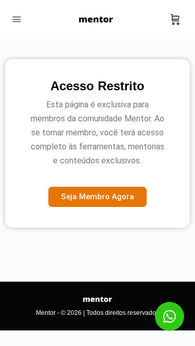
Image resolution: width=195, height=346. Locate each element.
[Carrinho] (175, 19)
